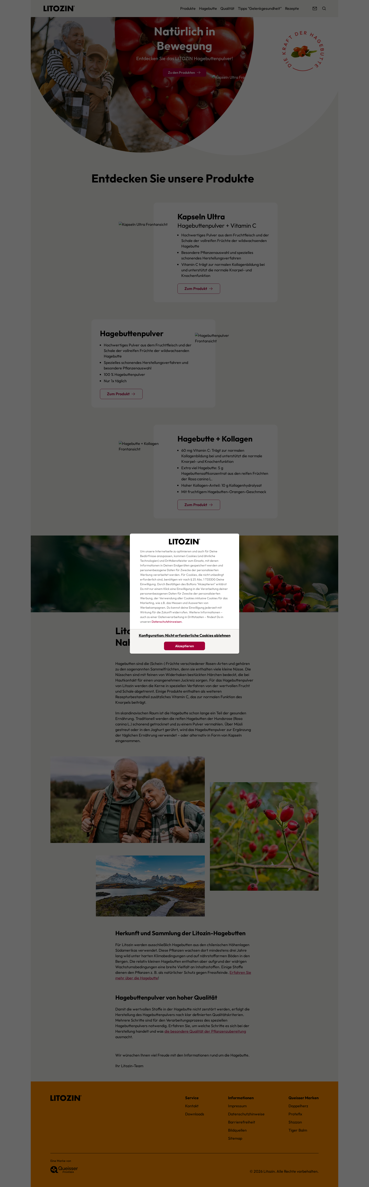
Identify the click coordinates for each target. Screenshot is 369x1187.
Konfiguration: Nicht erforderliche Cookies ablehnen (184, 635)
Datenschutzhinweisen (167, 622)
